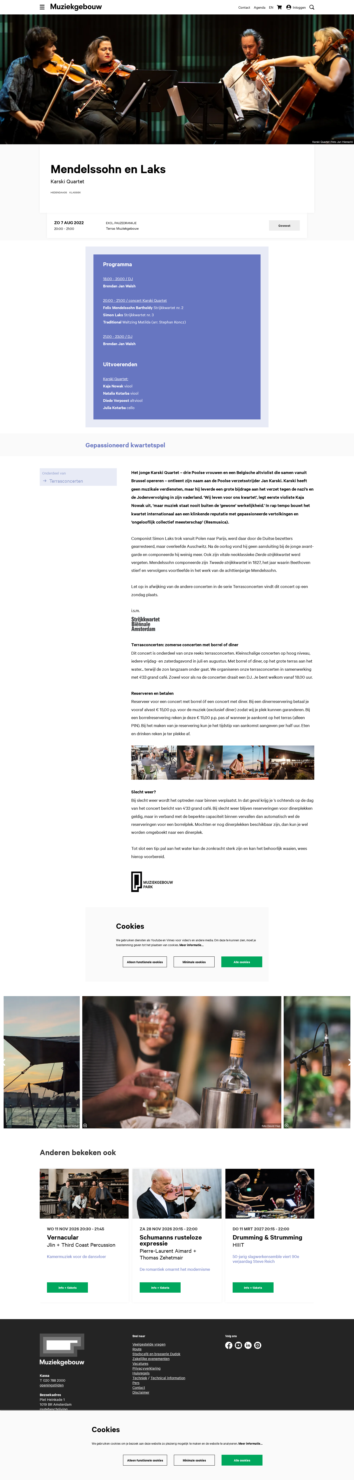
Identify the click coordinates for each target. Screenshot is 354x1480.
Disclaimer (140, 1392)
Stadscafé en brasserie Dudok (156, 1353)
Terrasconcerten (66, 480)
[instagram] (257, 1345)
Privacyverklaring (146, 1368)
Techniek (139, 1377)
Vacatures (140, 1363)
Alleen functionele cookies (145, 962)
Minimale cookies (194, 962)
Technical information (168, 1377)
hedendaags (59, 192)
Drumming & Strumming (267, 1237)
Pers (135, 1382)
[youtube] (238, 1345)
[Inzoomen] (85, 1125)
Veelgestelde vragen (148, 1344)
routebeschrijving (54, 1409)
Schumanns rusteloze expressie (171, 1240)
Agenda (259, 7)
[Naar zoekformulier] (311, 7)
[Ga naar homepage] (76, 7)
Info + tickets (68, 1287)
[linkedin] (248, 1345)
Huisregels (141, 1373)
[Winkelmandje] (280, 7)
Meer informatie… (191, 944)
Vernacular (63, 1237)
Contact (244, 7)
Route (137, 1349)
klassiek (75, 192)
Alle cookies (242, 962)
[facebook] (228, 1345)
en (271, 7)
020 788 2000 (54, 1380)
